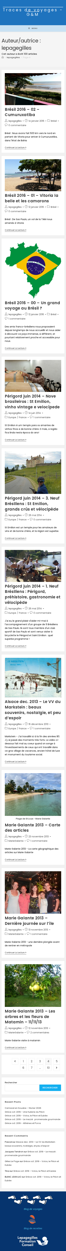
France (23, 417)
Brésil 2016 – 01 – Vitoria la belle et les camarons (31, 198)
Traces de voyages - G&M (33, 12)
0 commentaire (17, 125)
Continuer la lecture (15, 147)
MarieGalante (16, 841)
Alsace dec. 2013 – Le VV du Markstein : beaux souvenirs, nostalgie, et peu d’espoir (33, 710)
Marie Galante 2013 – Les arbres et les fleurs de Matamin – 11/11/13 (30, 1016)
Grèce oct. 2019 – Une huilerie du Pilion (25, 1111)
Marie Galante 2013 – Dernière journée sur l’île (29, 920)
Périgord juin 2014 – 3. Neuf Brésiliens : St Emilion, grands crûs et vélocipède (32, 504)
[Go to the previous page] (15, 1061)
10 (48, 1068)
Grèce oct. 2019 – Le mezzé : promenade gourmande (32, 1119)
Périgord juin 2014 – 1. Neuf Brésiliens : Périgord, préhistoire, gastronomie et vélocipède (32, 594)
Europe (12, 417)
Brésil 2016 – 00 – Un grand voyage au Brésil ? (32, 305)
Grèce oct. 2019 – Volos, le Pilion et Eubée (26, 1115)
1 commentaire (16, 318)
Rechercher (11, 1082)
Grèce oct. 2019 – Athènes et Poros (23, 1123)
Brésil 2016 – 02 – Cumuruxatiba (22, 112)
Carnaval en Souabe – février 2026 (23, 1108)
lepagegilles (15, 121)
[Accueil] (3, 57)
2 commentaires (39, 1032)
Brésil (54, 121)
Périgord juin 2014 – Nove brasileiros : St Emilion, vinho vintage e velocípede (32, 401)
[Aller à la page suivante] (57, 1068)
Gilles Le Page (12, 1161)
